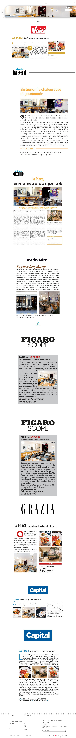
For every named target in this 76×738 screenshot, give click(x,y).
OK (65, 730)
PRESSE (46, 2)
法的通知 (25, 729)
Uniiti (66, 735)
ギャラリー (34, 2)
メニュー (42, 2)
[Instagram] (2, 13)
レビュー (38, 2)
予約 (30, 2)
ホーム (28, 2)
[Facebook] (2, 10)
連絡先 (50, 2)
